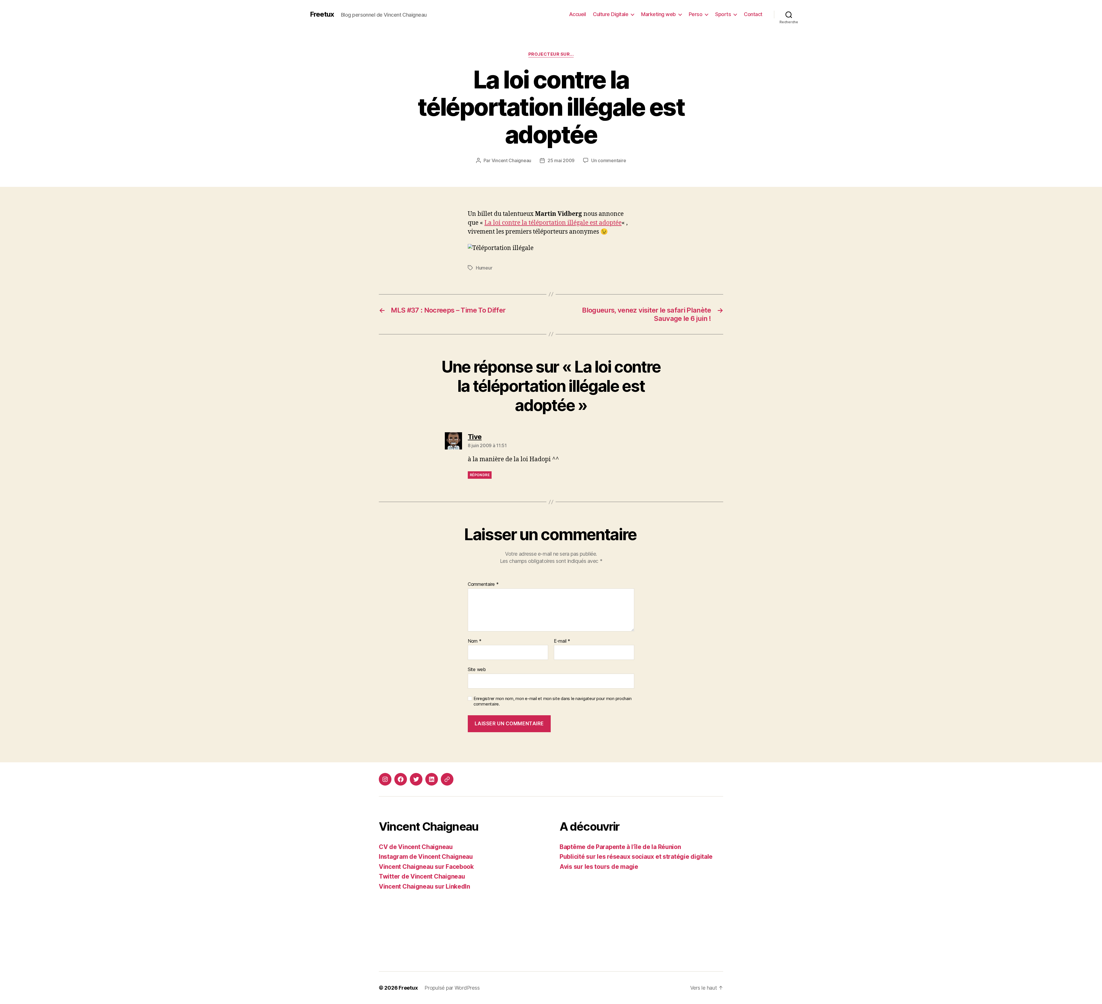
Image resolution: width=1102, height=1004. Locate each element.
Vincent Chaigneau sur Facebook (426, 866)
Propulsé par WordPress (452, 988)
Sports (723, 14)
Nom (475, 641)
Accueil (577, 14)
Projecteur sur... (551, 54)
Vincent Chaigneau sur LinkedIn (424, 886)
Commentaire (483, 584)
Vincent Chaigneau (511, 160)
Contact (753, 14)
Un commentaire (608, 160)
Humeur (484, 268)
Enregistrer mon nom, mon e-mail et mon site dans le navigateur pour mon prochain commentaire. (552, 701)
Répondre (480, 475)
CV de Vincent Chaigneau (416, 846)
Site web (477, 669)
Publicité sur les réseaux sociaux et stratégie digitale (636, 856)
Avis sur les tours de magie (599, 866)
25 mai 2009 (561, 160)
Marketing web (658, 14)
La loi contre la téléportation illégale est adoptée (553, 223)
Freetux (322, 14)
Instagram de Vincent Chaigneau (426, 856)
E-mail (562, 641)
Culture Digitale (610, 14)
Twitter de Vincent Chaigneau (422, 876)
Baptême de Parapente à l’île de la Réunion (620, 846)
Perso (696, 14)
